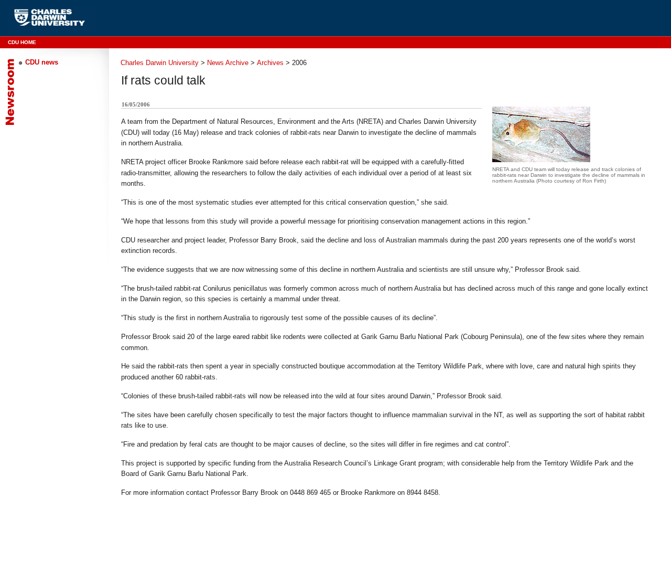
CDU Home (22, 42)
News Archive (227, 63)
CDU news (41, 62)
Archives (270, 63)
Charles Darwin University (160, 63)
